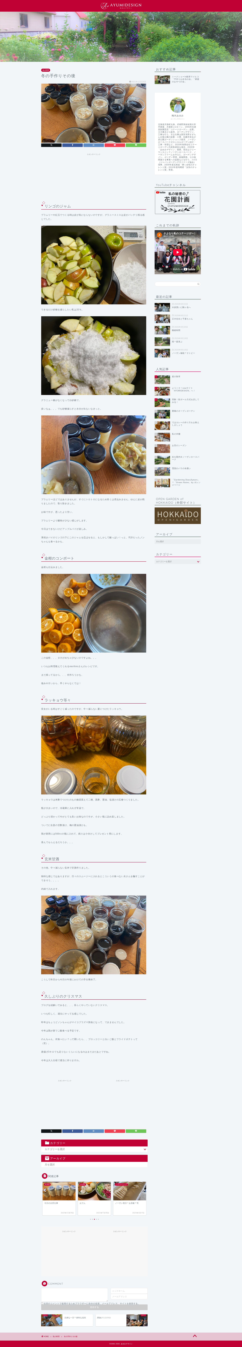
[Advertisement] (93, 176)
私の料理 (46, 70)
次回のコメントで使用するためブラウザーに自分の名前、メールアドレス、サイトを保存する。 (92, 1303)
